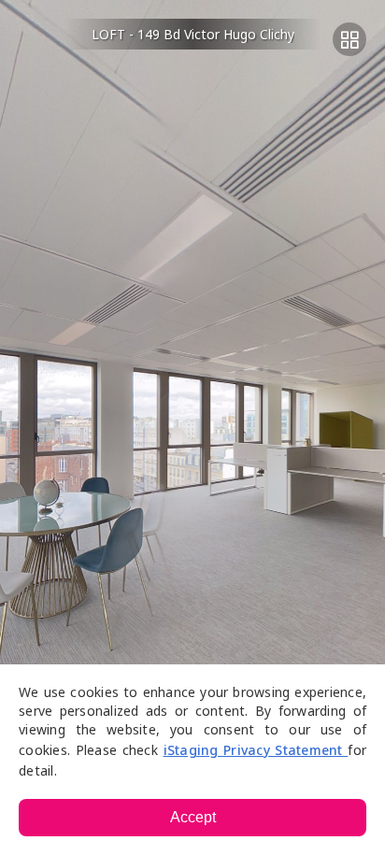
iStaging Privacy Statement (256, 750)
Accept (193, 817)
